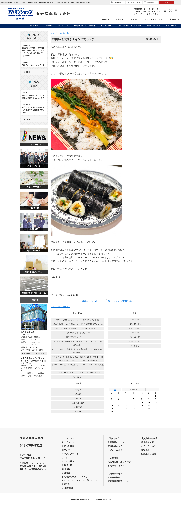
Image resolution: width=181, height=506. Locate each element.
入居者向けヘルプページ (119, 462)
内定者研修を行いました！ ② (78, 333)
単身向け (91, 26)
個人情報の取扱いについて (74, 476)
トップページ (68, 442)
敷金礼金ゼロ (171, 26)
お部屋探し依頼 (148, 454)
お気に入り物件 (148, 446)
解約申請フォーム (116, 465)
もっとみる (77, 377)
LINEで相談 (67, 488)
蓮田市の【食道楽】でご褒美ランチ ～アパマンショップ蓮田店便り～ (78, 366)
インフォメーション (153, 19)
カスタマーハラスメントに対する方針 (80, 480)
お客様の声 (67, 465)
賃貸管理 (119, 19)
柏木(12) (78, 390)
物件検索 (106, 19)
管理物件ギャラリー (117, 446)
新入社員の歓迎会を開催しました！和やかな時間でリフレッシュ (78, 324)
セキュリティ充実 (153, 26)
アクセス (40, 354)
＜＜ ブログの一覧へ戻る (60, 33)
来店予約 (66, 484)
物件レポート (35, 26)
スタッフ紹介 (68, 461)
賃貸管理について (116, 442)
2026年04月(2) (135, 337)
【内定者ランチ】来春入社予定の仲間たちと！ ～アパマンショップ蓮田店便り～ (78, 343)
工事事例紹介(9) (78, 403)
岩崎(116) (78, 407)
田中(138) (78, 398)
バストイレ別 (63, 26)
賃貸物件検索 (68, 446)
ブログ (65, 457)
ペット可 (137, 26)
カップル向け (106, 26)
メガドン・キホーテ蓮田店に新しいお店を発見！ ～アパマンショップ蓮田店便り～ (78, 351)
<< (115, 390)
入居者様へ (134, 19)
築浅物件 (49, 26)
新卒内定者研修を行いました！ (78, 337)
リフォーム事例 (115, 450)
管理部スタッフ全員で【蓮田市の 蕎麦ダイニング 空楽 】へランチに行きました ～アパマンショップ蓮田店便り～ (78, 358)
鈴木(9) (78, 394)
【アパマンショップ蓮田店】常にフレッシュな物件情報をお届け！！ (121, 301)
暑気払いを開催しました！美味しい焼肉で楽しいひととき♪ (78, 320)
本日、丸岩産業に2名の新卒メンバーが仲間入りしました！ (78, 328)
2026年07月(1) (135, 324)
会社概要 (172, 19)
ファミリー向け (123, 26)
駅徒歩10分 (78, 26)
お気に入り (135, 2)
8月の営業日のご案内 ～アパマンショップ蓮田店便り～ (78, 373)
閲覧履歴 (145, 450)
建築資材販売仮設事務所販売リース (118, 479)
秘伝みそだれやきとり (90, 301)
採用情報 (66, 469)
